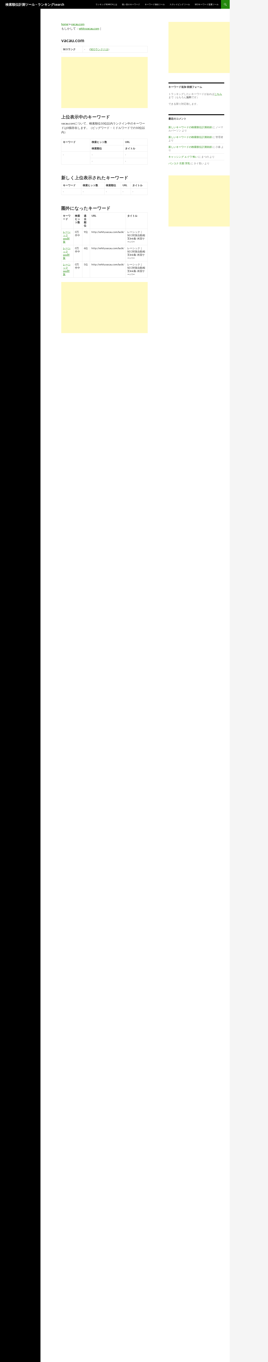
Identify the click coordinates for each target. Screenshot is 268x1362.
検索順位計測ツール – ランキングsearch (34, 4)
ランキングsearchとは (106, 4)
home (64, 24)
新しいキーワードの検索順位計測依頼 (190, 127)
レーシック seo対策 (67, 236)
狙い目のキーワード (131, 4)
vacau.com (77, 24)
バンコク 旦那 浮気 (179, 163)
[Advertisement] (104, 82)
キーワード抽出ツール (155, 4)
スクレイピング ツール (180, 4)
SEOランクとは (99, 49)
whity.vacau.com (89, 28)
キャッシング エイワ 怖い (183, 156)
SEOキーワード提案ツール (207, 4)
